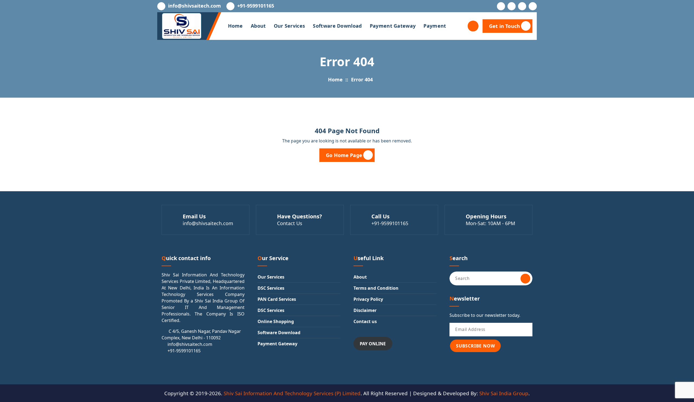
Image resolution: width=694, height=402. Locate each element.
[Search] (525, 278)
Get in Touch (504, 26)
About (258, 26)
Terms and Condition (376, 288)
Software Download (337, 26)
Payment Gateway (393, 26)
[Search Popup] (473, 26)
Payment (434, 26)
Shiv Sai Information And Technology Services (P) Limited (292, 393)
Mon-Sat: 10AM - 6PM (490, 223)
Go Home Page (344, 155)
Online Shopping (276, 321)
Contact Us (289, 223)
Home (235, 26)
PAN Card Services (277, 299)
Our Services (289, 26)
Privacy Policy (368, 299)
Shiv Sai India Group (503, 393)
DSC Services (271, 288)
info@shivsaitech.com (194, 6)
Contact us (365, 321)
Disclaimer (365, 310)
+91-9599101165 (255, 6)
